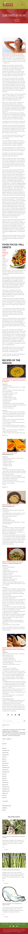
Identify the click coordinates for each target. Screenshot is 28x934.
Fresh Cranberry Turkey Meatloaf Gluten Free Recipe (13, 734)
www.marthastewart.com (8, 506)
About (7, 924)
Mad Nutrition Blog (6, 805)
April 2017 (4, 761)
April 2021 (4, 748)
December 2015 (5, 786)
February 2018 (5, 754)
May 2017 (4, 759)
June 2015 (4, 795)
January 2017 (5, 765)
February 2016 (5, 782)
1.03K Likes (6, 883)
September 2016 (6, 771)
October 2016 (5, 769)
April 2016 (4, 778)
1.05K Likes (6, 849)
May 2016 (4, 776)
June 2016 (4, 774)
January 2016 (5, 784)
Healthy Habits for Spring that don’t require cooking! (13, 729)
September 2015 (6, 791)
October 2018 (5, 752)
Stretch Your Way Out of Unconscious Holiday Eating (13, 732)
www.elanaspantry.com (7, 454)
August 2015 (5, 793)
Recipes (4, 810)
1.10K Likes (6, 916)
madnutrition (16, 19)
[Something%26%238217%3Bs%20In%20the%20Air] (8, 714)
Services (11, 924)
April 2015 (4, 797)
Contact (24, 924)
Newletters (17, 21)
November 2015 (5, 789)
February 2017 (5, 763)
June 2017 (4, 756)
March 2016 (4, 780)
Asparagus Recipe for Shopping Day (10, 731)
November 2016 (5, 767)
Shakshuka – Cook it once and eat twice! (11, 735)
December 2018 (5, 750)
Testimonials (17, 924)
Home (3, 924)
